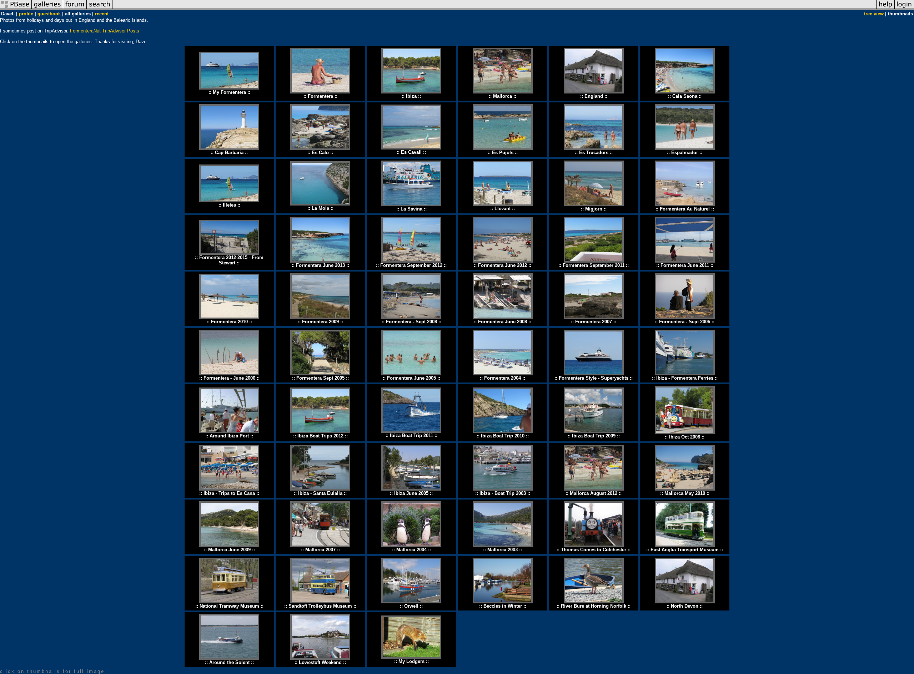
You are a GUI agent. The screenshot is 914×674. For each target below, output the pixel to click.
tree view (874, 13)
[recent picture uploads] (47, 8)
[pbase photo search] (99, 8)
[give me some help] (885, 8)
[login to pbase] (904, 8)
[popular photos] (494, 8)
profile (26, 13)
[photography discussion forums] (75, 8)
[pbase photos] (16, 8)
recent (102, 13)
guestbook (49, 13)
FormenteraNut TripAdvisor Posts (104, 31)
